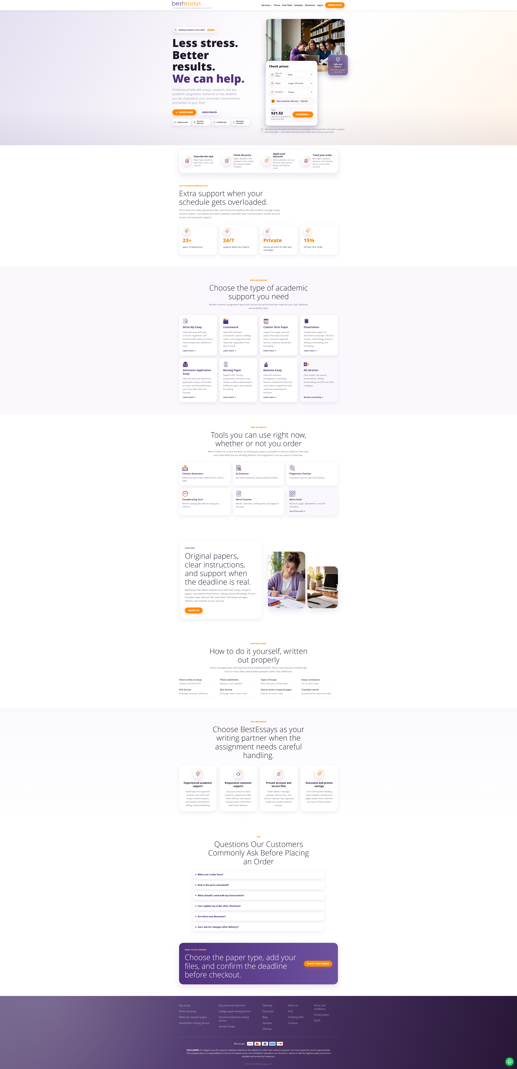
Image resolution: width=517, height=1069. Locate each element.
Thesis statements (229, 679)
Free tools (268, 1011)
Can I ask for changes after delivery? (218, 926)
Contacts (293, 1023)
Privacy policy (321, 1014)
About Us (193, 610)
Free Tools (287, 5)
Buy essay (184, 1005)
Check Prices (209, 112)
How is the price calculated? (213, 885)
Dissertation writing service (194, 1023)
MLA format (226, 689)
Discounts (310, 5)
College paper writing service (235, 1011)
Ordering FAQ (296, 1017)
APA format (185, 689)
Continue (302, 114)
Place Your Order (318, 963)
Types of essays (269, 679)
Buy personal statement (232, 1005)
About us (293, 1005)
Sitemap (267, 1029)
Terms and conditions (320, 1007)
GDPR (317, 1020)
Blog (264, 1017)
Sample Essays (227, 1026)
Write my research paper (193, 1017)
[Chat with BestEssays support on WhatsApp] (510, 1062)
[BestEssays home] (192, 3)
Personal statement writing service (234, 1018)
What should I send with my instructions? (221, 895)
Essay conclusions (310, 679)
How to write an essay (190, 679)
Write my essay (187, 1011)
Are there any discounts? (212, 916)
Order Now (335, 5)
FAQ (290, 1011)
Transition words (310, 689)
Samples (298, 5)
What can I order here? (210, 874)
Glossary (267, 1005)
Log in (320, 5)
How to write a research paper (276, 689)
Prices (277, 5)
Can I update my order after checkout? (219, 905)
